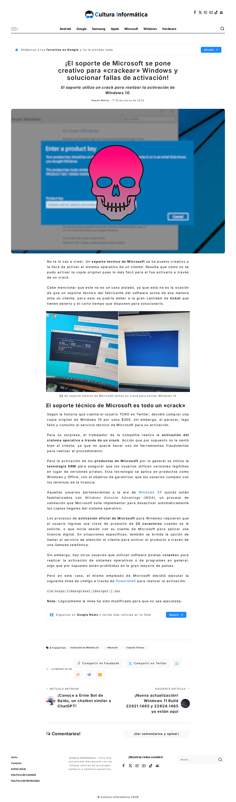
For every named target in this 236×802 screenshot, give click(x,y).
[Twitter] (200, 12)
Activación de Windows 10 (84, 648)
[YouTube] (211, 12)
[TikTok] (216, 12)
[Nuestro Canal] (222, 12)
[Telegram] (89, 674)
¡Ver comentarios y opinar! (156, 734)
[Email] (100, 674)
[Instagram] (206, 12)
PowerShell (126, 581)
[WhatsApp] (177, 663)
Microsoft (113, 648)
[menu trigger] (16, 29)
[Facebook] (195, 12)
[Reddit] (78, 674)
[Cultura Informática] (118, 12)
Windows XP (150, 492)
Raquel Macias (100, 100)
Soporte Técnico (135, 648)
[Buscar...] (222, 29)
